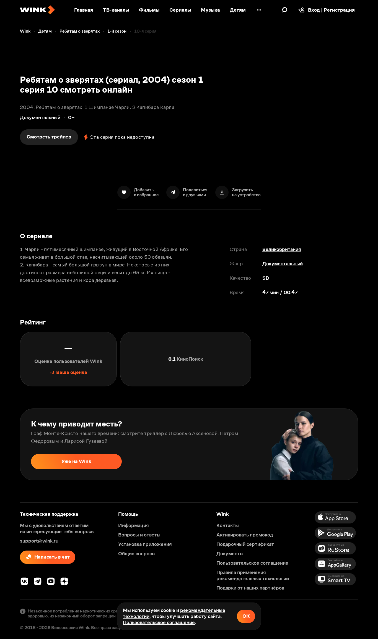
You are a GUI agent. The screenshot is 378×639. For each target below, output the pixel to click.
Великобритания (281, 249)
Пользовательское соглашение (159, 622)
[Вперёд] (368, 444)
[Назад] (10, 444)
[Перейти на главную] (37, 10)
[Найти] (284, 10)
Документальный (282, 263)
